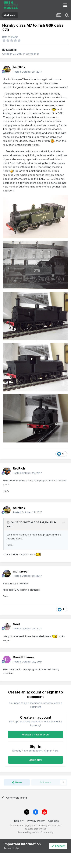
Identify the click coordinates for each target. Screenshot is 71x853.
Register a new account (35, 734)
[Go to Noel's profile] (7, 626)
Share (18, 782)
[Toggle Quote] (8, 522)
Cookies (53, 820)
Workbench (33, 53)
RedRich (50, 522)
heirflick (11, 49)
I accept (59, 846)
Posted (27, 71)
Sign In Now (35, 759)
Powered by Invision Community (36, 832)
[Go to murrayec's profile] (7, 573)
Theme (17, 820)
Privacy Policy (36, 820)
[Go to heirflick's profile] (7, 69)
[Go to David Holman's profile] (7, 659)
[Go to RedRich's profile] (7, 471)
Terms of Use (12, 848)
